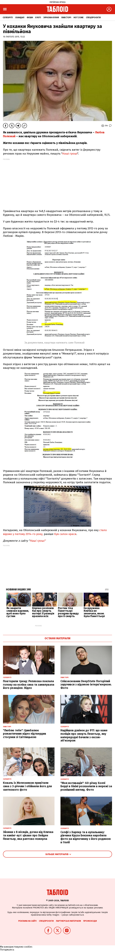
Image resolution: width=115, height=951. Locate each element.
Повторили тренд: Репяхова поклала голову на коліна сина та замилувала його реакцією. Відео (28, 684)
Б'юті (38, 17)
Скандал (19, 17)
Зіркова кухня (51, 17)
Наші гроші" (38, 540)
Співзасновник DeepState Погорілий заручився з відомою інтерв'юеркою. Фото (86, 684)
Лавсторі (66, 17)
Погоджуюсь (7, 949)
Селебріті (8, 17)
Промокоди (90, 921)
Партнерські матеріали (68, 921)
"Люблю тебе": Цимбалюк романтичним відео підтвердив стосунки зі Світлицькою (24, 734)
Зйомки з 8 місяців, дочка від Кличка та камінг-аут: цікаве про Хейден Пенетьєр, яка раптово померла (28, 835)
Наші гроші (69, 153)
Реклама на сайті (27, 921)
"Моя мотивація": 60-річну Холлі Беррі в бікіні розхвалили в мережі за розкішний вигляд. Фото (86, 786)
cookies (28, 946)
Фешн (30, 17)
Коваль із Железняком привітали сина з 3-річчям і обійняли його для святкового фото (27, 786)
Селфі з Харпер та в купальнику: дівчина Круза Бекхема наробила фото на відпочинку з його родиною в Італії (85, 837)
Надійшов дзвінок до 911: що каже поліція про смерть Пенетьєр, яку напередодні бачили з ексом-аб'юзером (84, 735)
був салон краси (65, 534)
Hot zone (79, 17)
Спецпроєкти (93, 17)
